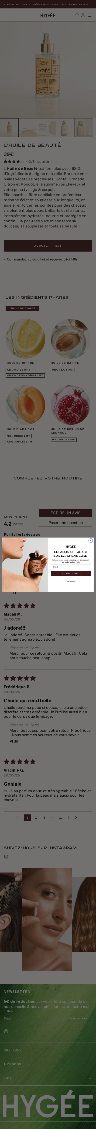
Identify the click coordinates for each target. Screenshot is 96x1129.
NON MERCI (71, 581)
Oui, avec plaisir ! (71, 573)
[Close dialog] (91, 540)
